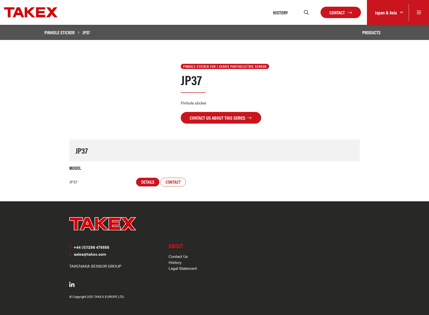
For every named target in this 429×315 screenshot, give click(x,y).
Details (147, 182)
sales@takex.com (87, 254)
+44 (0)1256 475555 (89, 247)
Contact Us (178, 256)
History (175, 262)
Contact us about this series (218, 117)
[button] (388, 12)
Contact (337, 12)
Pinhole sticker (59, 32)
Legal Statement (183, 268)
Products (371, 32)
